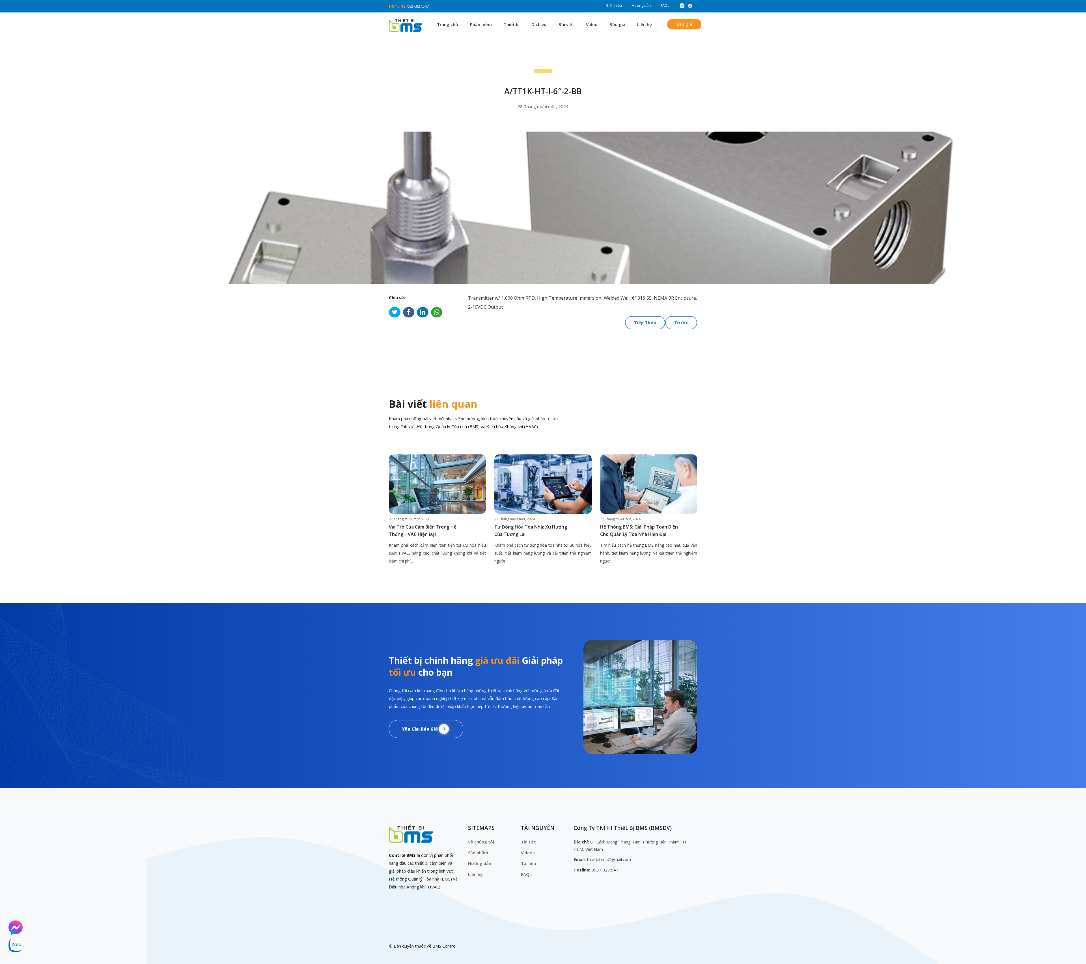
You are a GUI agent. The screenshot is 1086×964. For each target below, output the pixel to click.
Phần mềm (481, 24)
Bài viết (566, 24)
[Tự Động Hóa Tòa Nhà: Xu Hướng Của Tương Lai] (542, 484)
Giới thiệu (614, 5)
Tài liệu (528, 863)
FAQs (665, 5)
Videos (528, 852)
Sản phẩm (478, 852)
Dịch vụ (539, 24)
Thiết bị (512, 24)
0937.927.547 (418, 6)
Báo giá (617, 24)
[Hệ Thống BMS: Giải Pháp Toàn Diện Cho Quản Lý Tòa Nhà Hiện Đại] (648, 484)
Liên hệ (644, 24)
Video (592, 24)
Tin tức (528, 842)
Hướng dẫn (641, 5)
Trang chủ (447, 24)
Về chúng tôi (481, 842)
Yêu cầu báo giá (420, 729)
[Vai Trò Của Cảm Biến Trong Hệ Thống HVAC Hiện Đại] (437, 484)
